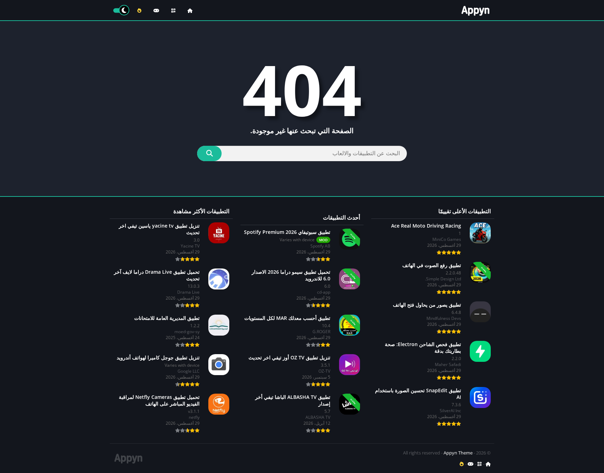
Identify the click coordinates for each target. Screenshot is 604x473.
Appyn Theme (458, 453)
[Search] (209, 153)
